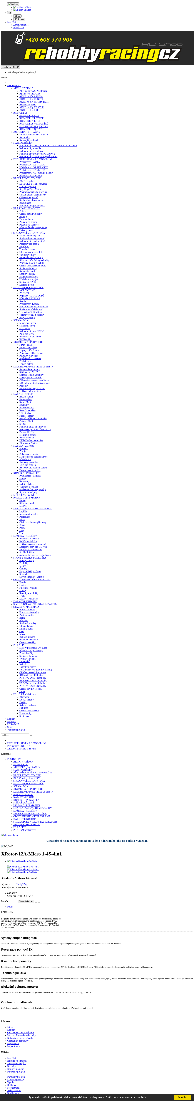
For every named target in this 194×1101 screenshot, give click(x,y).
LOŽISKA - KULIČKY (25, 536)
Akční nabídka (14, 1090)
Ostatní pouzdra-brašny (30, 213)
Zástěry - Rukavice (28, 598)
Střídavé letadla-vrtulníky (31, 375)
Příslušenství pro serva (30, 336)
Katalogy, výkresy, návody (20, 1038)
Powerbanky (25, 713)
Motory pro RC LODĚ (30, 377)
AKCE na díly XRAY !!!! (31, 107)
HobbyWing (22, 884)
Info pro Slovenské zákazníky (21, 1035)
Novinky (11, 1066)
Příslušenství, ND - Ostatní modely (36, 173)
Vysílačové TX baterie (30, 358)
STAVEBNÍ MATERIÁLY (26, 607)
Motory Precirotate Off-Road (33, 647)
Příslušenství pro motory (31, 650)
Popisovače (24, 516)
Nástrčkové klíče (27, 410)
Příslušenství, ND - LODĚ (32, 170)
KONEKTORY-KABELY (26, 473)
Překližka (23, 620)
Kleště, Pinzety (26, 415)
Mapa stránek (13, 1046)
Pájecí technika (26, 437)
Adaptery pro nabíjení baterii (33, 467)
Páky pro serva (26, 334)
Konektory (24, 481)
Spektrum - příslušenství (30, 309)
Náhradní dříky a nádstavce (32, 426)
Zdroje (22, 451)
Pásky (22, 527)
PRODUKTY (14, 85)
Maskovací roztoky (28, 514)
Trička (22, 596)
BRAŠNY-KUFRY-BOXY (26, 208)
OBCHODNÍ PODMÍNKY (20, 1032)
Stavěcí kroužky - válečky (31, 577)
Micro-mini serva (27, 323)
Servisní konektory (28, 492)
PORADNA (13, 724)
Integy (10, 1027)
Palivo (22, 500)
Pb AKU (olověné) (28, 355)
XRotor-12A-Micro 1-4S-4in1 (21, 748)
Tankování (24, 661)
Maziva (23, 506)
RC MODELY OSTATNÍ (31, 129)
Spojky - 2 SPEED (28, 282)
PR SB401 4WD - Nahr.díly (33, 680)
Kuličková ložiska (28, 541)
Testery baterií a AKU (29, 470)
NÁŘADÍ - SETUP (23, 394)
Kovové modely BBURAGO (33, 134)
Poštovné (11, 721)
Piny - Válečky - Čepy (30, 571)
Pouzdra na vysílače (28, 224)
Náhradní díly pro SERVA (32, 331)
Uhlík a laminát (26, 626)
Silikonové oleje (27, 503)
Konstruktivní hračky (29, 140)
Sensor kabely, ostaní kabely (33, 194)
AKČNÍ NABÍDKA (23, 88)
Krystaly (23, 301)
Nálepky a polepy (27, 667)
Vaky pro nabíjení (27, 465)
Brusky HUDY (26, 432)
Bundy (22, 582)
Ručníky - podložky (28, 593)
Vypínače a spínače (28, 486)
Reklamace (12, 1085)
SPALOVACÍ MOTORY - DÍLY (29, 233)
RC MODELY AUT (29, 115)
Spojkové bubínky (28, 268)
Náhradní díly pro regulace (32, 205)
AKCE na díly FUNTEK (31, 99)
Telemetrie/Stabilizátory (30, 312)
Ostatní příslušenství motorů (32, 265)
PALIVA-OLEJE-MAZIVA (26, 497)
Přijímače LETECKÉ (29, 298)
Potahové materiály (28, 639)
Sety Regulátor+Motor (30, 189)
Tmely (22, 533)
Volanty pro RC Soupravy (31, 314)
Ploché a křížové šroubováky (33, 418)
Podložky (23, 563)
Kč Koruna (19, 19)
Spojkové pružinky (28, 276)
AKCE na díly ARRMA (31, 96)
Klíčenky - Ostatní (28, 587)
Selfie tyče (24, 716)
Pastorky (23, 385)
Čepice (22, 585)
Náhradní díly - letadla (30, 148)
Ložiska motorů (26, 284)
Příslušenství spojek (28, 279)
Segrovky (24, 574)
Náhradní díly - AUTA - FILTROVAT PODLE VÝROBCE (48, 145)
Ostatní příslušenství (29, 710)
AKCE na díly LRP (28, 110)
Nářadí (22, 664)
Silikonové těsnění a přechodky (34, 260)
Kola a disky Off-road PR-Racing (35, 669)
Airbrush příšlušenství (29, 443)
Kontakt (11, 718)
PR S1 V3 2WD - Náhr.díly (32, 686)
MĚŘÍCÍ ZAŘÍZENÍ (23, 495)
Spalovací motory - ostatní (31, 238)
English (27, 9)
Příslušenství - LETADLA (32, 164)
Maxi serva (24, 328)
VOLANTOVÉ (27, 290)
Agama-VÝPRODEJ (29, 93)
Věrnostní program (16, 729)
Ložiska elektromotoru (30, 391)
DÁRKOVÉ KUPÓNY (25, 601)
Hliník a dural (26, 628)
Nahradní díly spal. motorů (32, 241)
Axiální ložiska (26, 552)
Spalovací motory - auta (30, 235)
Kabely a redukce (27, 705)
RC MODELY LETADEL (32, 118)
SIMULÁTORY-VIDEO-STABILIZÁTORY (35, 604)
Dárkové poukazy (15, 1069)
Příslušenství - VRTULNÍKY (33, 167)
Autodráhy (24, 137)
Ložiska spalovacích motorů (32, 544)
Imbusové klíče (26, 407)
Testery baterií (26, 364)
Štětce (22, 519)
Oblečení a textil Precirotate (32, 672)
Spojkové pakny (27, 274)
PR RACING (20, 645)
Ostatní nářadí (26, 421)
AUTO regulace (27, 181)
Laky (21, 530)
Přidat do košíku (26, 901)
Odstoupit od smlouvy (17, 1040)
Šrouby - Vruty (26, 560)
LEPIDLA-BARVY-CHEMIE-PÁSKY (32, 508)
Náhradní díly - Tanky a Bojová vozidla (38, 156)
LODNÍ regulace (27, 186)
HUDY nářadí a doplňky (31, 440)
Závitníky (24, 405)
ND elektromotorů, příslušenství (34, 383)
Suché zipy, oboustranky (31, 200)
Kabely (22, 478)
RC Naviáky (25, 339)
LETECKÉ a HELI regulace (33, 183)
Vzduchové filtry (27, 254)
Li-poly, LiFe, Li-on (29, 350)
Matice (22, 566)
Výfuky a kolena (27, 658)
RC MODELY (20, 112)
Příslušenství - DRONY (30, 175)
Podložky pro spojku (29, 243)
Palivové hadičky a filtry (31, 257)
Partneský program (16, 1071)
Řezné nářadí (25, 399)
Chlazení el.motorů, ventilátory (34, 380)
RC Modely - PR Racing (31, 675)
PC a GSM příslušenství (24, 694)
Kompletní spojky (28, 271)
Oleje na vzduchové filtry (31, 252)
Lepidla (23, 511)
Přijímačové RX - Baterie (31, 353)
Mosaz (22, 634)
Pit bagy (23, 216)
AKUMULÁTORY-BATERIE (28, 342)
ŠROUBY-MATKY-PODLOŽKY (30, 557)
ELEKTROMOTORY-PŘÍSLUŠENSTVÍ (33, 366)
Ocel (21, 631)
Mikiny (22, 590)
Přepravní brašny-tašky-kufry (33, 227)
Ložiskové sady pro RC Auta (33, 546)
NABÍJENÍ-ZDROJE (23, 445)
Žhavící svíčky (26, 653)
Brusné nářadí (26, 396)
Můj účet (11, 1058)
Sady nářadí (25, 402)
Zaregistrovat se (20, 25)
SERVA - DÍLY (20, 320)
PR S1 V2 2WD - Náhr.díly (32, 678)
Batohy (22, 211)
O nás (10, 727)
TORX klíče (25, 413)
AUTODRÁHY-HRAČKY (26, 132)
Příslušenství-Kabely (29, 304)
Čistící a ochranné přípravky (32, 522)
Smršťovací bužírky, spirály (32, 489)
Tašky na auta (26, 230)
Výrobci (11, 1082)
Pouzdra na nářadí (28, 222)
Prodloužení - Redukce (30, 476)
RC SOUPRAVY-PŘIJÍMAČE (28, 287)
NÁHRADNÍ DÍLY (23, 142)
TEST (22, 691)
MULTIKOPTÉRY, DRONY (33, 126)
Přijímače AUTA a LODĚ (31, 295)
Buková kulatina (27, 637)
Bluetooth (24, 697)
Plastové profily (26, 615)
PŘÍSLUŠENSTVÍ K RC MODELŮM (32, 159)
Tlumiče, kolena (27, 249)
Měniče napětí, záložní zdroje (33, 456)
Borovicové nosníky (29, 612)
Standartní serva (27, 325)
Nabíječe (23, 448)
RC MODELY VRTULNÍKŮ (33, 123)
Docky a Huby (26, 699)
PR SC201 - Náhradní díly (32, 683)
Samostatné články (28, 347)
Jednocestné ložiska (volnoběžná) (35, 555)
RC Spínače (25, 203)
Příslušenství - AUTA (29, 162)
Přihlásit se (18, 27)
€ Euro (17, 16)
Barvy (22, 525)
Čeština (27, 7)
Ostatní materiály (27, 642)
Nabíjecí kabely (26, 484)
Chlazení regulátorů (28, 197)
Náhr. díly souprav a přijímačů (33, 306)
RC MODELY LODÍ (29, 121)
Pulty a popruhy (27, 317)
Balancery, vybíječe (28, 454)
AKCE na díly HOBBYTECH (34, 102)
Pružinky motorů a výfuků (32, 263)
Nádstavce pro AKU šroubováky (35, 429)
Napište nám (13, 1043)
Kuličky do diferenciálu (30, 549)
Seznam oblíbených (16, 1063)
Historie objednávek (17, 1060)
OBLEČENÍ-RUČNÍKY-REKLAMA (31, 579)
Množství (5, 901)
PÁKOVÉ (24, 293)
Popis (10, 906)
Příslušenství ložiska (29, 538)
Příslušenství (25, 361)
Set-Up (22, 424)
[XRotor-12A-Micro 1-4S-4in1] (23, 861)
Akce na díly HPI (27, 104)
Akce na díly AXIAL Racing (33, 91)
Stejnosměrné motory (29, 369)
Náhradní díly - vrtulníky (31, 151)
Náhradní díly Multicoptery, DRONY (37, 153)
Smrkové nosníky (27, 623)
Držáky (23, 702)
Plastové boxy (26, 219)
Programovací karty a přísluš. (33, 192)
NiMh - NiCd (25, 344)
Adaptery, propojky (28, 462)
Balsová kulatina (27, 609)
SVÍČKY (24, 246)
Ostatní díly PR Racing (30, 688)
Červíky (23, 568)
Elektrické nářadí (27, 435)
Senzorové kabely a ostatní (32, 388)
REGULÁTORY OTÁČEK (27, 178)
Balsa (22, 617)
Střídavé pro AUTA (28, 372)
